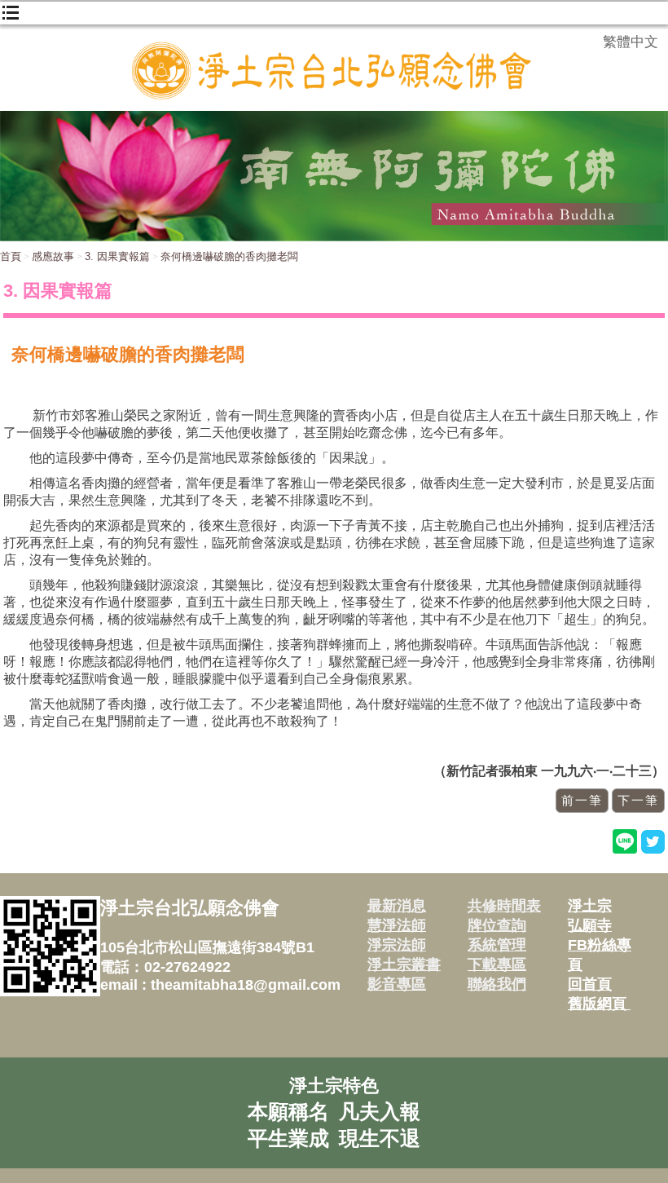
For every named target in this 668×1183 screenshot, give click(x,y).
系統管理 (497, 945)
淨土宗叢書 (404, 964)
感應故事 (53, 256)
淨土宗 (590, 906)
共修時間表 (504, 906)
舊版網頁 (599, 1003)
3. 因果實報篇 (117, 256)
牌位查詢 (497, 925)
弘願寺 (590, 925)
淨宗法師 (396, 945)
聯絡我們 (497, 984)
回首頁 (590, 984)
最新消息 (396, 906)
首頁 (10, 256)
